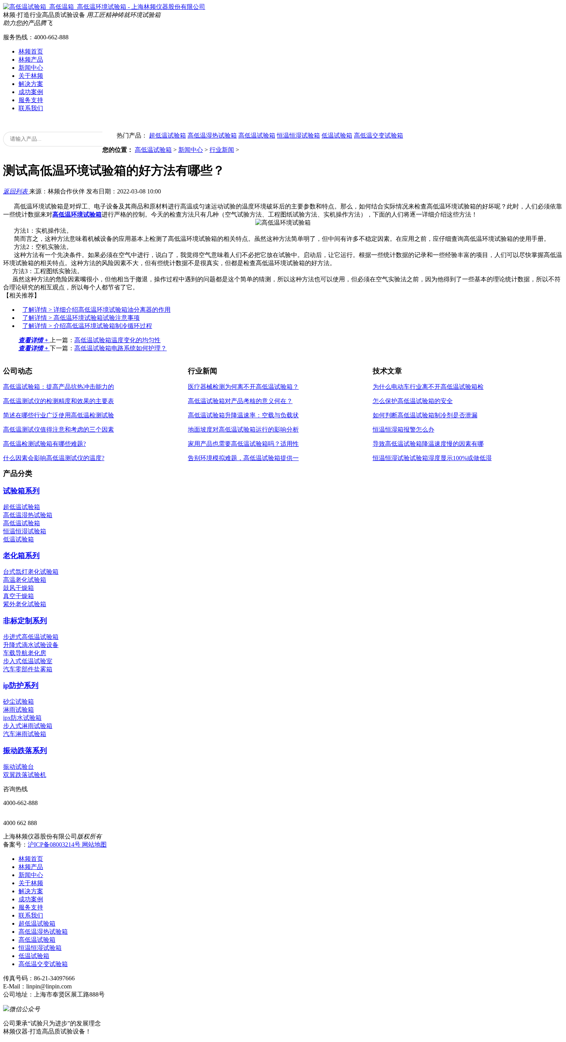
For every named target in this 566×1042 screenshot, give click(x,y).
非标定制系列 (25, 621)
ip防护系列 (21, 685)
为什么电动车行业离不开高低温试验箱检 (428, 386)
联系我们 (30, 108)
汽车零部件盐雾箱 (27, 669)
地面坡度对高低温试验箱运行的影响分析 (243, 429)
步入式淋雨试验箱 (27, 726)
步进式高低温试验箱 (31, 637)
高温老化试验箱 (24, 579)
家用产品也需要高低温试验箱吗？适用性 (243, 443)
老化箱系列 (21, 555)
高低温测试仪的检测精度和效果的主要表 (58, 401)
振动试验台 (18, 766)
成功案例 (30, 92)
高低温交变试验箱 (378, 135)
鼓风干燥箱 (18, 588)
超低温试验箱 (167, 135)
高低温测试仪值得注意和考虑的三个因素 (58, 429)
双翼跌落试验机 (24, 774)
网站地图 (94, 844)
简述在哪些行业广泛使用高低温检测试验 (58, 415)
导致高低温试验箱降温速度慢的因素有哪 (428, 443)
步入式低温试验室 (27, 661)
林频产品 (30, 59)
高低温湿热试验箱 (212, 135)
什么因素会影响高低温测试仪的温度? (53, 458)
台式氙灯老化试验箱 (31, 571)
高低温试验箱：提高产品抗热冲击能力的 (58, 386)
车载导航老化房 (24, 653)
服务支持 (30, 100)
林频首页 (30, 51)
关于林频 (30, 75)
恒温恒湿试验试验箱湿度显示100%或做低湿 (432, 458)
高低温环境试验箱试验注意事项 (81, 317)
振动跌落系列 (25, 750)
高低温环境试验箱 (77, 214)
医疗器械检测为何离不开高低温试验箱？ (243, 386)
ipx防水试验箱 (22, 717)
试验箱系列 (21, 491)
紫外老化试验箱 (24, 604)
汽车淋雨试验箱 (24, 734)
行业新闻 (221, 149)
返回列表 (16, 191)
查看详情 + (34, 340)
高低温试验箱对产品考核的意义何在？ (240, 401)
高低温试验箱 (256, 135)
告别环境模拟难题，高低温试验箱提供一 (243, 458)
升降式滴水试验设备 (31, 645)
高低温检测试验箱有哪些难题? (44, 443)
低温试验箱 (337, 135)
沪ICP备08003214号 (55, 844)
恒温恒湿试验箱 (298, 135)
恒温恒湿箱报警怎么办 (403, 429)
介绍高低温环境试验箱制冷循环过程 (87, 326)
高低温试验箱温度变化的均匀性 (117, 340)
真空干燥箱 (18, 596)
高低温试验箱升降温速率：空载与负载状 (243, 415)
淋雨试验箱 (18, 709)
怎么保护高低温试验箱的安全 (413, 401)
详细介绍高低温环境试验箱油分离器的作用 (96, 309)
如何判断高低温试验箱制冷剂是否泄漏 (425, 415)
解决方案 (30, 84)
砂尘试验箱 (18, 701)
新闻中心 (30, 67)
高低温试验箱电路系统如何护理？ (120, 348)
